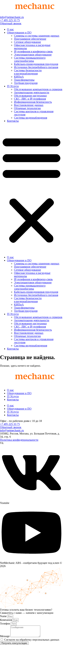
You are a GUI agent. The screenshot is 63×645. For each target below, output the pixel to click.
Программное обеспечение (30, 38)
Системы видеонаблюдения (30, 117)
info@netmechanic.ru (12, 17)
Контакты (13, 120)
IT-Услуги (13, 86)
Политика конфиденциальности (19, 439)
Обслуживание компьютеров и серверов (38, 89)
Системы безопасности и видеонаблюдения (28, 72)
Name (3, 616)
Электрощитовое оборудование (33, 54)
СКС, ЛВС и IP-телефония (30, 98)
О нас (10, 29)
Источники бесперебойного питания (36, 67)
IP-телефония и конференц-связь (33, 51)
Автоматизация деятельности (31, 92)
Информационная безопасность (33, 101)
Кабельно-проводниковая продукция (36, 64)
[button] (31, 189)
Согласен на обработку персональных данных (31, 639)
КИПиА (19, 76)
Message (5, 636)
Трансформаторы (24, 79)
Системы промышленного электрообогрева (30, 59)
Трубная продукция (25, 83)
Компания (6, 619)
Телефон (5, 623)
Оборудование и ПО (19, 32)
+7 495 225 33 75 (10, 20)
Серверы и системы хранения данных (36, 35)
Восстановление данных (28, 105)
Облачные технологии (27, 108)
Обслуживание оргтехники (30, 95)
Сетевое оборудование (27, 41)
